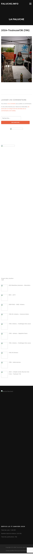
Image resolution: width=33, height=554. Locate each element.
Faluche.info (9, 3)
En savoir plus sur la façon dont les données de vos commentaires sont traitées (15, 108)
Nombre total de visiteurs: (9, 533)
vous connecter (11, 103)
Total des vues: (5, 530)
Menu (30, 3)
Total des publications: (8, 537)
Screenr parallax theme (12, 550)
